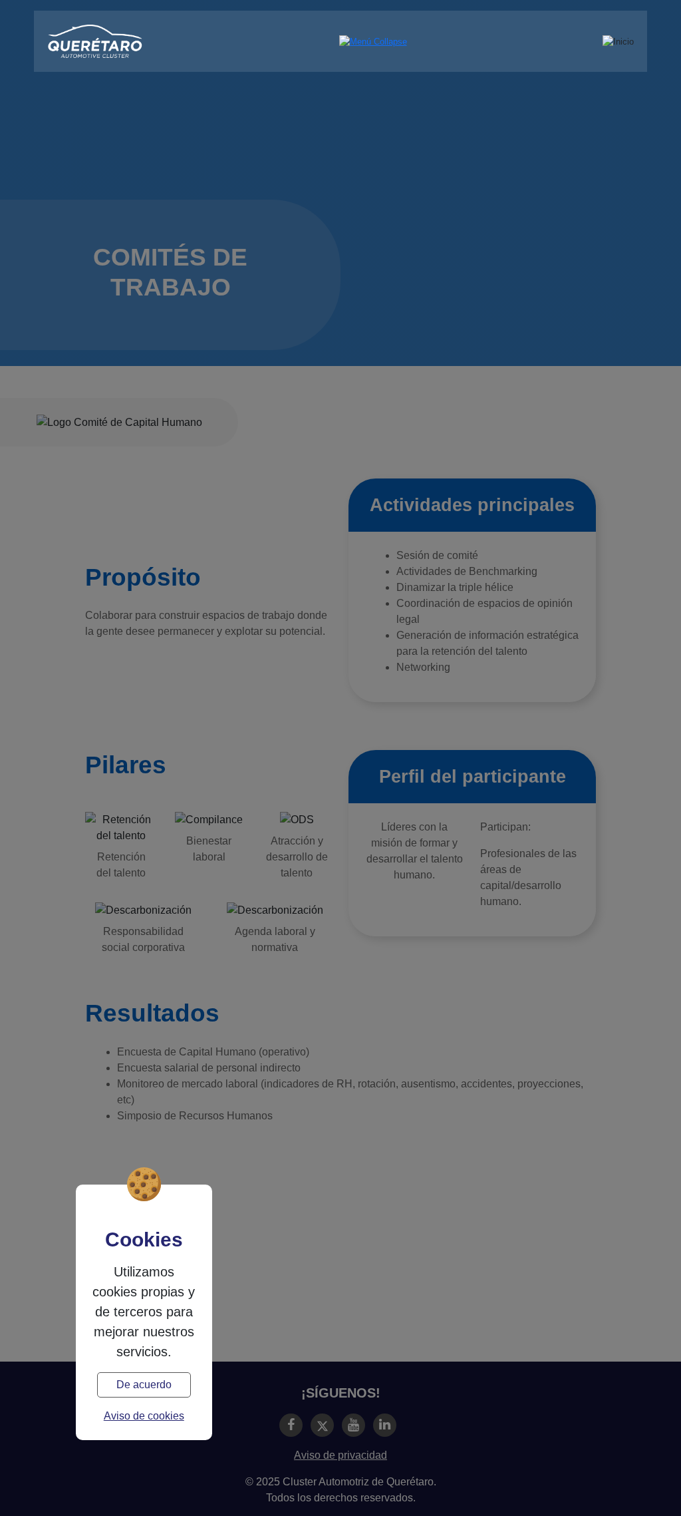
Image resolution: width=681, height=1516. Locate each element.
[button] (373, 41)
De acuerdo (144, 1384)
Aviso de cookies (144, 1415)
